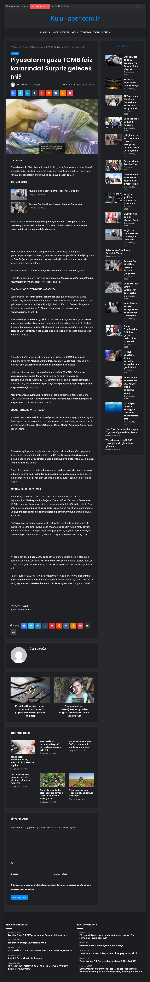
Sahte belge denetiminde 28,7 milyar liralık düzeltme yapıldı (22, 761)
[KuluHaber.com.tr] (75, 18)
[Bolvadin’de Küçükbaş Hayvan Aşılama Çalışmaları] (19, 207)
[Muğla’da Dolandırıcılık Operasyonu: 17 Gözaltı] (19, 194)
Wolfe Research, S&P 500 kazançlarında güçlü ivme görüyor (80, 744)
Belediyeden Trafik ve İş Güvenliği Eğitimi (118, 252)
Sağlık (74, 32)
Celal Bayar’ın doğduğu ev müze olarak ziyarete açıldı (131, 179)
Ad (13, 863)
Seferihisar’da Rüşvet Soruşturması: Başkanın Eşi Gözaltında (131, 309)
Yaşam (96, 32)
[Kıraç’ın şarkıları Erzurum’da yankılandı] (113, 198)
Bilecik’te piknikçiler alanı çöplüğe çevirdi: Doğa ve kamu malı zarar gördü (51, 794)
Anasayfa (45, 32)
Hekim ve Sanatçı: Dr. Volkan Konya (131, 82)
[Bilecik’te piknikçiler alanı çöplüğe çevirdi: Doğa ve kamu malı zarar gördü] (52, 780)
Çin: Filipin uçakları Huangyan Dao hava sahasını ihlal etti (131, 411)
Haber (55, 32)
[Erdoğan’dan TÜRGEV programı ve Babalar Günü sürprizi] (113, 60)
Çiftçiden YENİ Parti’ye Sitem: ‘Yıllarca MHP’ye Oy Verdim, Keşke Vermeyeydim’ (131, 143)
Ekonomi (64, 32)
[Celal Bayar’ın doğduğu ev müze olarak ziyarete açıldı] (113, 178)
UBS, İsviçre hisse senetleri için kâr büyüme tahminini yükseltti (20, 778)
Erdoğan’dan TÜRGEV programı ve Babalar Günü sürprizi (131, 63)
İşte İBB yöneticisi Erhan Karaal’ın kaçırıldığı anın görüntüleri (131, 359)
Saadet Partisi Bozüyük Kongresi (131, 121)
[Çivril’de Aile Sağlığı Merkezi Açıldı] (113, 217)
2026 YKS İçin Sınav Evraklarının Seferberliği (131, 288)
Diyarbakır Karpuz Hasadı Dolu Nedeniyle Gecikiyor (81, 793)
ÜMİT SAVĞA (21, 85)
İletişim (106, 32)
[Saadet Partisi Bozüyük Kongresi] (113, 122)
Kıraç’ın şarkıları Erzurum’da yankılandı (130, 199)
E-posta (15, 874)
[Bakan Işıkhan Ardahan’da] (113, 165)
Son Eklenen (122, 46)
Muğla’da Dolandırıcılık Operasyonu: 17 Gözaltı (54, 190)
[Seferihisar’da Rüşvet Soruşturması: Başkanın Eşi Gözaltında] (113, 307)
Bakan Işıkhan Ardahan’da (131, 163)
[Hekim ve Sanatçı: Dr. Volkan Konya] (113, 83)
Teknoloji (85, 32)
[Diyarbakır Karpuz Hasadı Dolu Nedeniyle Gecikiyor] (81, 780)
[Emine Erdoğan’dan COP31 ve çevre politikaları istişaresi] (113, 330)
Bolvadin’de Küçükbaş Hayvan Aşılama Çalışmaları (56, 204)
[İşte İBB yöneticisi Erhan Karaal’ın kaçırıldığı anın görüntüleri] (113, 355)
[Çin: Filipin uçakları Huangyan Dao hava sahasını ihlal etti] (113, 407)
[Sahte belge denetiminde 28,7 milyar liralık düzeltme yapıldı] (23, 747)
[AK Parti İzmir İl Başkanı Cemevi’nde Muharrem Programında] (113, 100)
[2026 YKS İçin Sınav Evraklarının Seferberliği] (113, 287)
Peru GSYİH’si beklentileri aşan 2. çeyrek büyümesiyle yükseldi (50, 745)
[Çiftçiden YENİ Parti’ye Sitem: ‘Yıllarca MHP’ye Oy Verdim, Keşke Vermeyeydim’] (113, 139)
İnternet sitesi (60, 874)
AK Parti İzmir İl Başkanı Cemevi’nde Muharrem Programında (79, 6)
